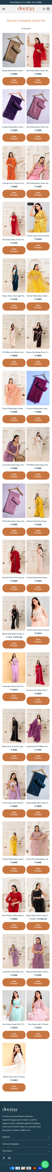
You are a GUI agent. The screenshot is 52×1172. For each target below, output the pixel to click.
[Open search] (44, 9)
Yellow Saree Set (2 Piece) (38, 236)
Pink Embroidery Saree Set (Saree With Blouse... (22, 521)
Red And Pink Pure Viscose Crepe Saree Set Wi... (23, 577)
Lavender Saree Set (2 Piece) (14, 686)
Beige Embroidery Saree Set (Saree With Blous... (22, 71)
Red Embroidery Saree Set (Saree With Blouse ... (22, 240)
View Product (14, 81)
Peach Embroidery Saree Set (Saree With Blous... (22, 408)
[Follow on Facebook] (3, 1158)
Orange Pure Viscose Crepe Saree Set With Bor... (23, 183)
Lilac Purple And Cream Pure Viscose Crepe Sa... (22, 803)
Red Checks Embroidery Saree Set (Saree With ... (22, 915)
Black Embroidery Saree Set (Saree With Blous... (22, 634)
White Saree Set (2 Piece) (14, 1077)
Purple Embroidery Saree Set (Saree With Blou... (22, 127)
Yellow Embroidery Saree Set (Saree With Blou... (22, 859)
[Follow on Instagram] (9, 1158)
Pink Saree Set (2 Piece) (38, 1024)
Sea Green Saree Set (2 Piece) (15, 1024)
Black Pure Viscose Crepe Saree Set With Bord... (22, 746)
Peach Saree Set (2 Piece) (38, 630)
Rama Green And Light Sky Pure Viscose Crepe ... (23, 296)
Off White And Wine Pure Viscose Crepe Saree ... (23, 352)
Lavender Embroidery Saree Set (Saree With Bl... (22, 465)
